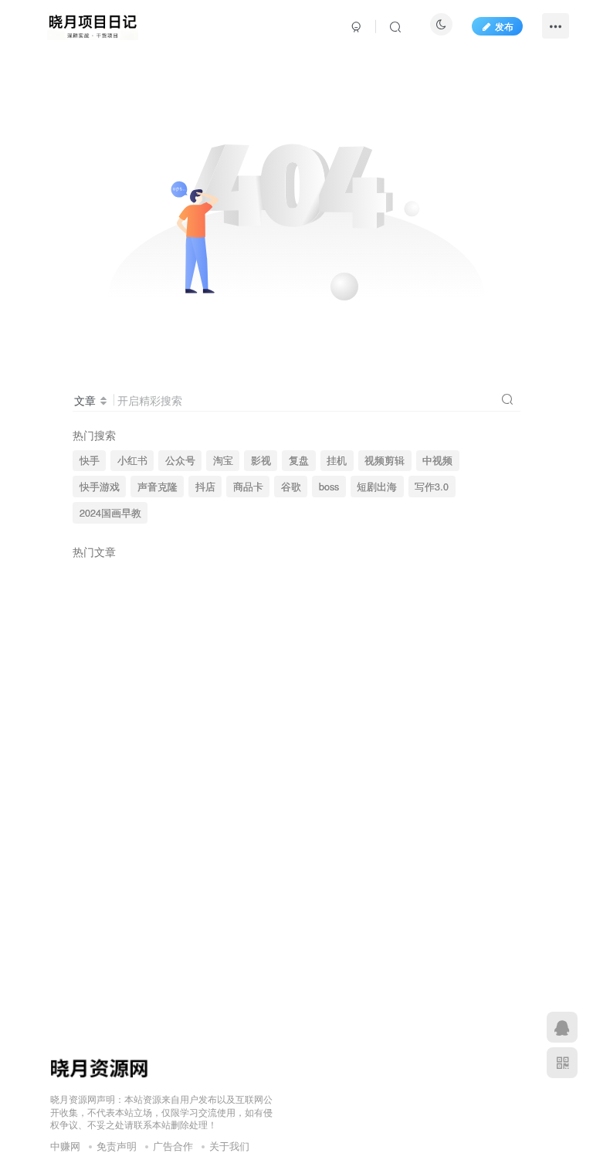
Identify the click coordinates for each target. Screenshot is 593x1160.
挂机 (337, 460)
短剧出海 (377, 487)
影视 (261, 460)
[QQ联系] (562, 1027)
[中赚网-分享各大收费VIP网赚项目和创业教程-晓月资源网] (92, 24)
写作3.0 (432, 487)
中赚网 (65, 1145)
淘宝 (223, 460)
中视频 (437, 460)
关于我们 (229, 1145)
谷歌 (291, 487)
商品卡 (248, 487)
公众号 (180, 460)
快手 (90, 460)
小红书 (132, 460)
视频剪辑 (384, 460)
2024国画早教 (110, 513)
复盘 (299, 460)
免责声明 (117, 1145)
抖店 (205, 487)
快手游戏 (100, 487)
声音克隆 (157, 487)
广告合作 (173, 1145)
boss (329, 487)
